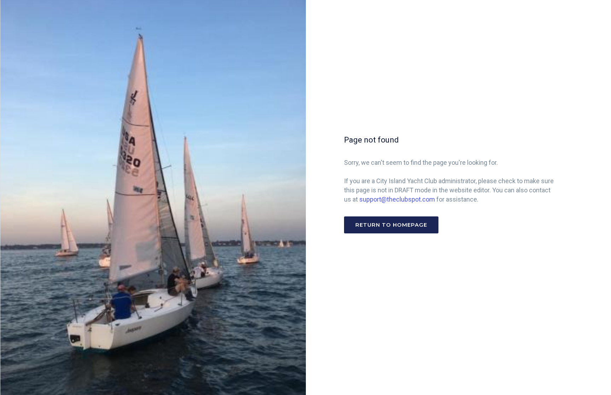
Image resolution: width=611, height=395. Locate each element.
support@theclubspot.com (397, 199)
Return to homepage (391, 224)
